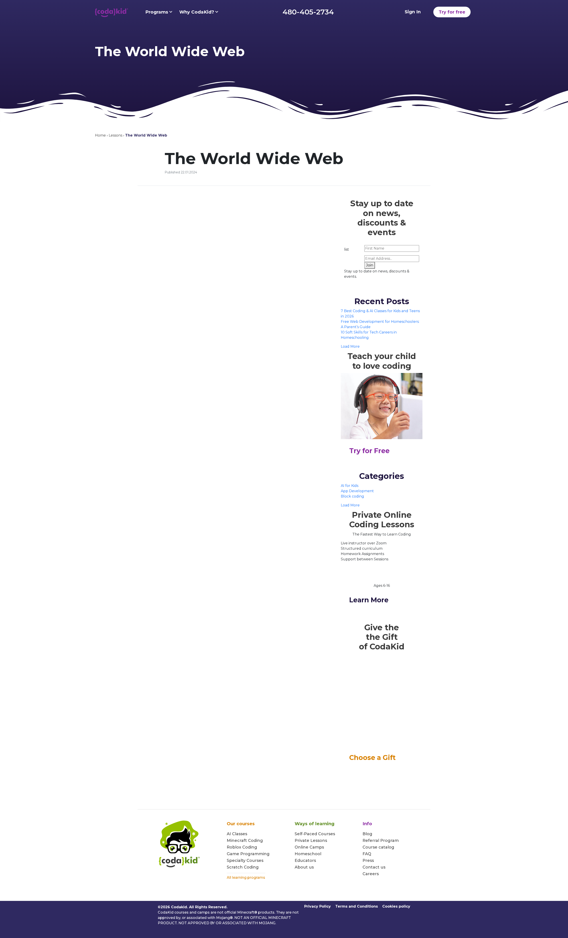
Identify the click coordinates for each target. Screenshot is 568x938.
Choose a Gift (372, 758)
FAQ (367, 853)
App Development (357, 491)
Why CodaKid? (196, 12)
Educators (305, 860)
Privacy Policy (317, 906)
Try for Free (369, 451)
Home (100, 135)
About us (304, 867)
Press (368, 860)
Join (369, 265)
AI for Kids (349, 486)
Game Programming (248, 853)
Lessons (115, 135)
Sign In (413, 11)
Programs (156, 12)
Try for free (452, 12)
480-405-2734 (308, 12)
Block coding (352, 496)
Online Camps (309, 847)
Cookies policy (396, 906)
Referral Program (381, 840)
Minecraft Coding (245, 840)
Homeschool (308, 853)
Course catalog (378, 847)
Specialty (236, 860)
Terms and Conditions (356, 906)
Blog (367, 833)
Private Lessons (311, 840)
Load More (350, 346)
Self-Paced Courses (315, 833)
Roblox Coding (242, 847)
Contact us (374, 867)
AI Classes (237, 833)
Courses (254, 860)
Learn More (369, 600)
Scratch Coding (243, 867)
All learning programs (246, 877)
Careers (371, 873)
